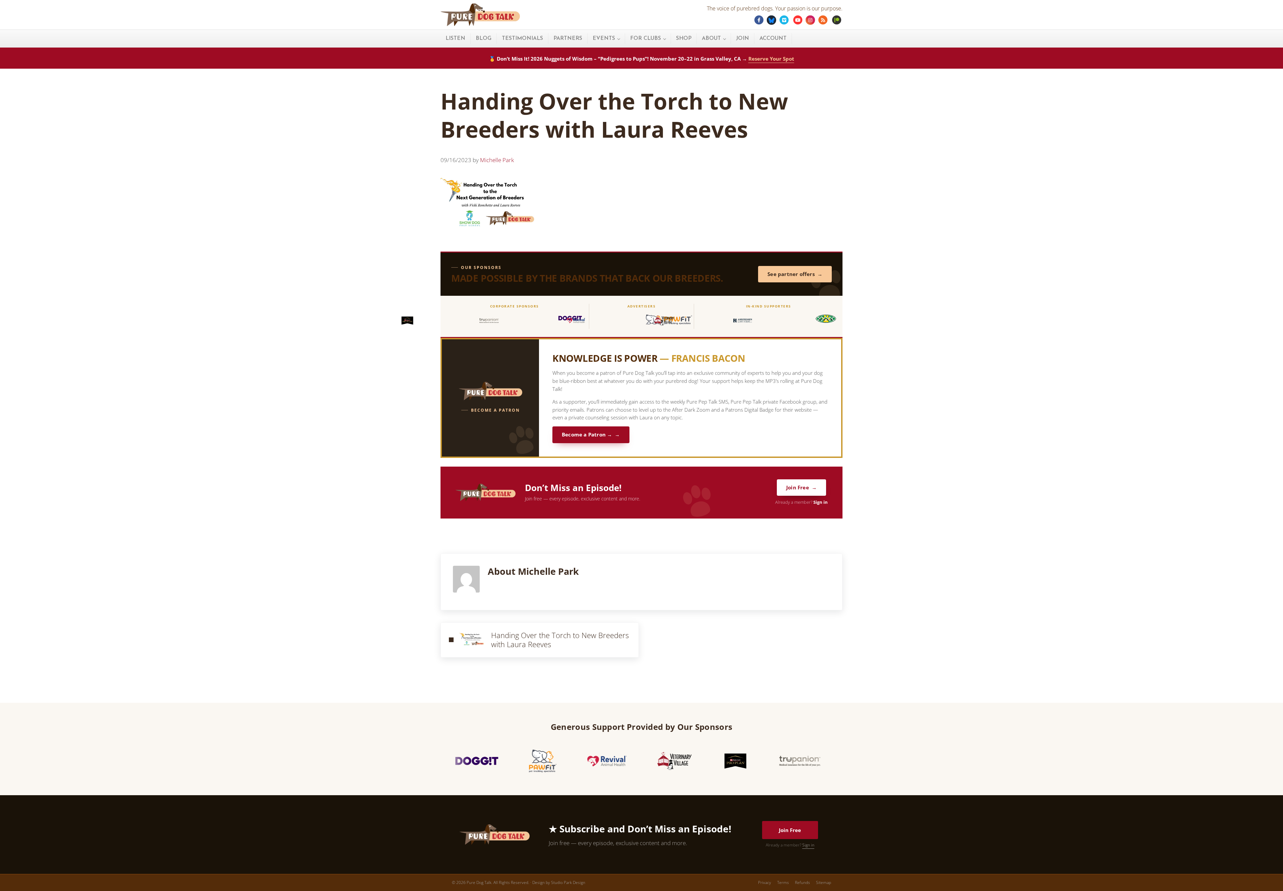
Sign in (820, 502)
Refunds (802, 882)
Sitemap (823, 882)
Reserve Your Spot (771, 58)
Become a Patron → (587, 434)
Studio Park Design (568, 882)
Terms (783, 882)
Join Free (797, 487)
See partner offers (791, 274)
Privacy (764, 882)
